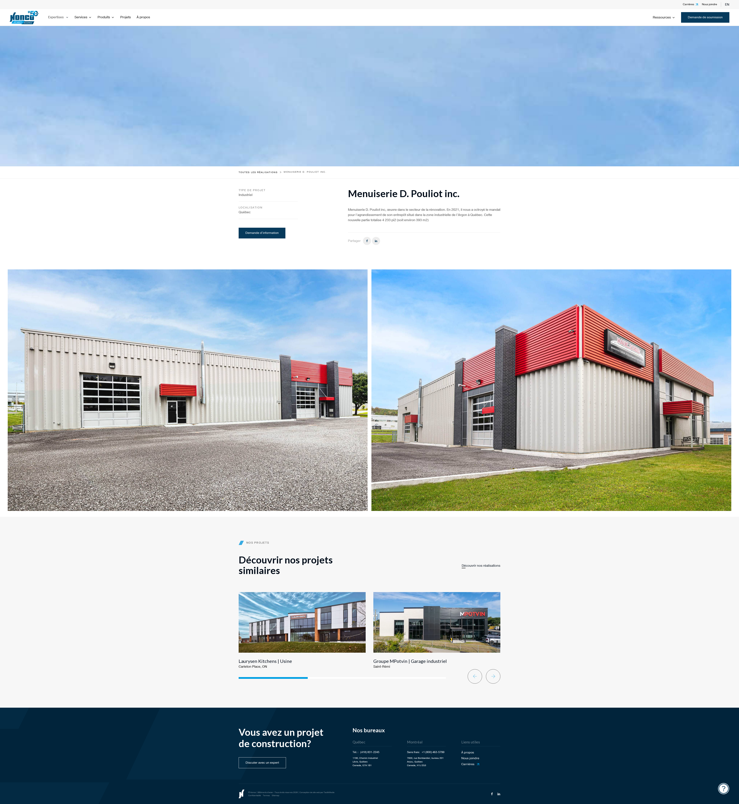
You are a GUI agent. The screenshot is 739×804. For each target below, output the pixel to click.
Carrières (688, 4)
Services (80, 17)
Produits (104, 17)
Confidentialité (254, 795)
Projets (125, 17)
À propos (143, 17)
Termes (266, 795)
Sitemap (275, 795)
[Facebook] (367, 241)
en (727, 4)
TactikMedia (329, 792)
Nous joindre (709, 4)
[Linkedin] (376, 241)
